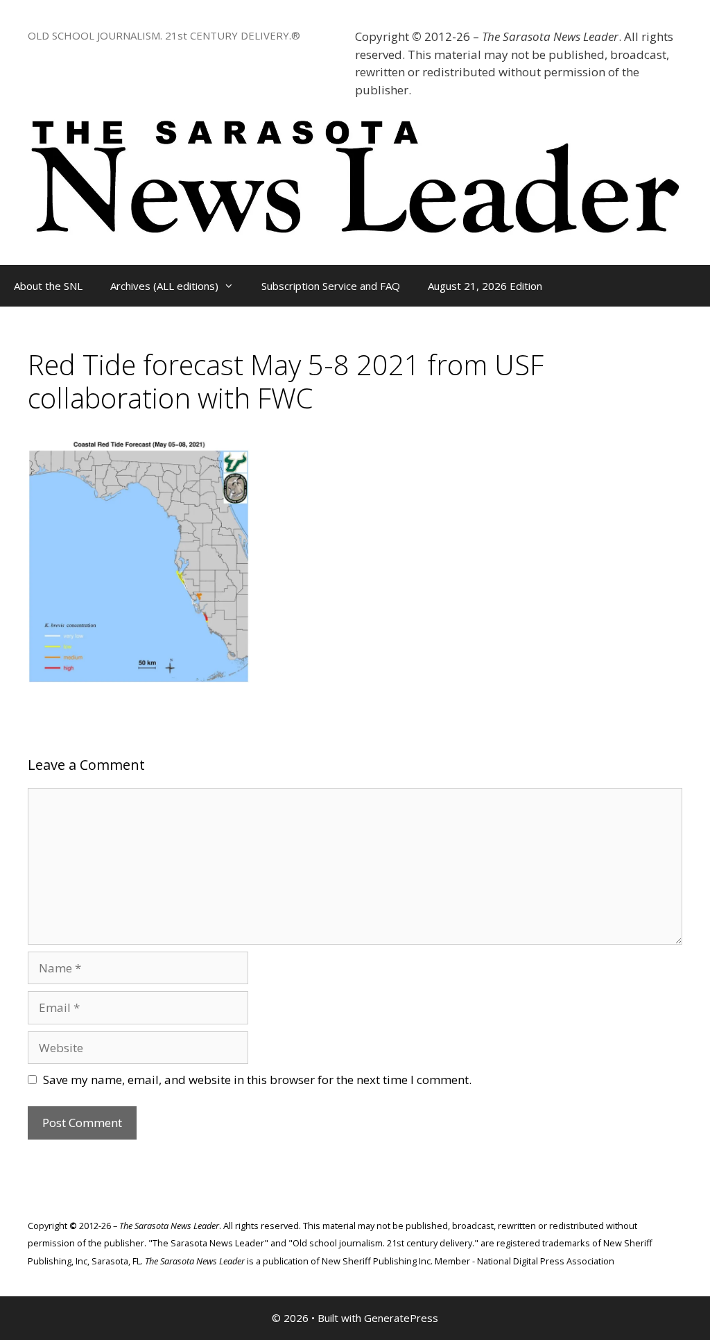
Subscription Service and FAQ (330, 286)
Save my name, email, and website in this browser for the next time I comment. (257, 1080)
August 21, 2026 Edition (485, 286)
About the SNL (48, 286)
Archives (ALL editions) (164, 286)
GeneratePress (401, 1318)
